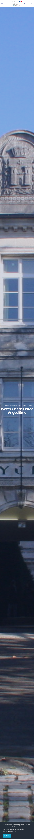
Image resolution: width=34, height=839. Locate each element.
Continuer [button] (7, 835)
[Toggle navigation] (2, 3)
